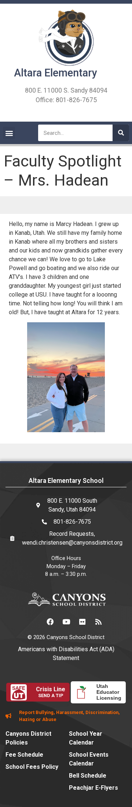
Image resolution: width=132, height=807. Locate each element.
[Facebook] (50, 622)
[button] (9, 133)
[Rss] (98, 622)
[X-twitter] (34, 622)
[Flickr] (82, 622)
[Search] (121, 133)
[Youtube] (66, 622)
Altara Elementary (55, 73)
